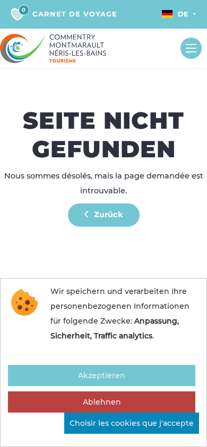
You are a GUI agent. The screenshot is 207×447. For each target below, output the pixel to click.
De (183, 14)
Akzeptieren (101, 375)
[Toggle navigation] (191, 48)
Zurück (107, 214)
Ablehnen (102, 402)
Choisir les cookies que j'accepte (132, 423)
